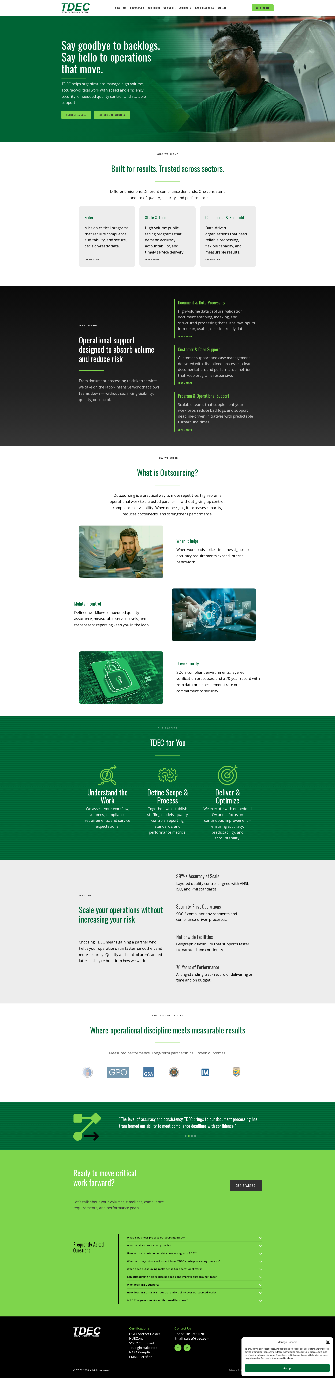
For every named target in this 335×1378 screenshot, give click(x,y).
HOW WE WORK (137, 7)
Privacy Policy (236, 1370)
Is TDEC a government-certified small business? (157, 1300)
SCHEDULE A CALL (76, 114)
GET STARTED (262, 7)
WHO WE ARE (169, 7)
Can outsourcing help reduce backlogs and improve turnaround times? (172, 1276)
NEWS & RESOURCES (204, 7)
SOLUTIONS (121, 7)
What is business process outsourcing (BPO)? (156, 1237)
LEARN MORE (91, 259)
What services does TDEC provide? (149, 1245)
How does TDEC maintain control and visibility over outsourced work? (171, 1292)
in (187, 1348)
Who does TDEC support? (143, 1284)
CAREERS (222, 7)
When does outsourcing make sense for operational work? (164, 1269)
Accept (287, 1368)
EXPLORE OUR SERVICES (112, 114)
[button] (328, 1341)
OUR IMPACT (153, 7)
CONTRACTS (185, 7)
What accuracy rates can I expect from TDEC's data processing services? (173, 1261)
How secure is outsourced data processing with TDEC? (162, 1253)
